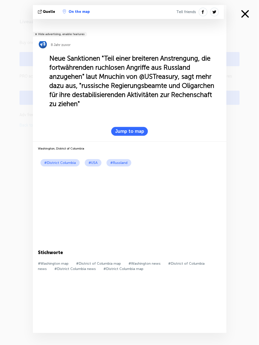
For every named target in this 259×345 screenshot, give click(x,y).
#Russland (118, 163)
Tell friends (186, 12)
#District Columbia (60, 163)
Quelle (49, 12)
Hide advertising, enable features (61, 34)
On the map (79, 12)
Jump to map (129, 131)
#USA (93, 163)
